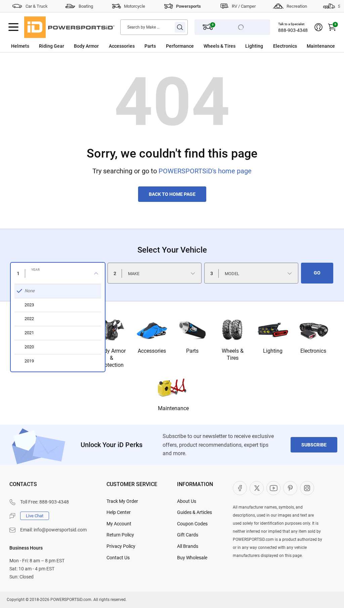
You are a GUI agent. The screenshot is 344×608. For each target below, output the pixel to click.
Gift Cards (187, 534)
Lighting (254, 46)
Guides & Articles (194, 512)
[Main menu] (13, 27)
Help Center (118, 512)
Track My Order (122, 501)
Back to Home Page (172, 194)
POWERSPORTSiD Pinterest (290, 488)
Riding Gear (51, 46)
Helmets (20, 46)
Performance (180, 46)
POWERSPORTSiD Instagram (307, 488)
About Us (186, 501)
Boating (86, 6)
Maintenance (321, 46)
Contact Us (118, 557)
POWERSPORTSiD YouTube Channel (273, 488)
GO (317, 272)
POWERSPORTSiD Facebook (240, 488)
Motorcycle (134, 6)
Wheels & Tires (219, 46)
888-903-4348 (293, 30)
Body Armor (86, 46)
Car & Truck (37, 6)
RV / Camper (244, 6)
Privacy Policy (120, 546)
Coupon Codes (192, 523)
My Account (118, 523)
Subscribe (314, 444)
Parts (150, 46)
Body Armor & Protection (112, 358)
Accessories (122, 46)
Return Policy (120, 534)
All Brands (187, 546)
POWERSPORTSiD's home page (205, 171)
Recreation (297, 6)
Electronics (285, 46)
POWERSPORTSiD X (257, 488)
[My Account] (318, 27)
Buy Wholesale (192, 557)
